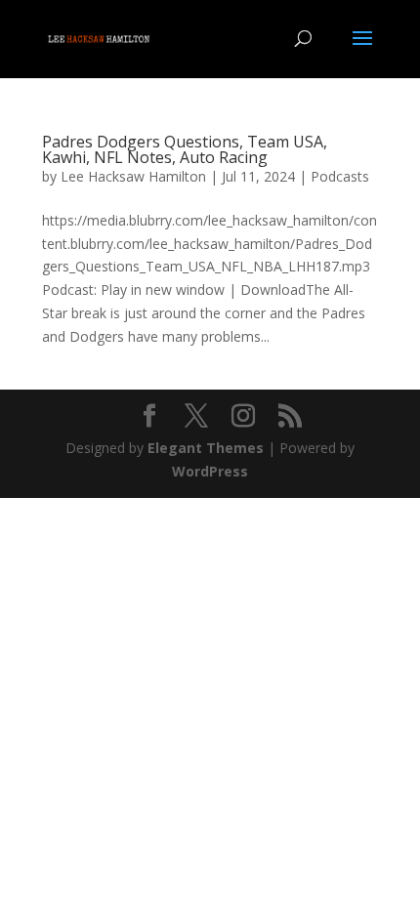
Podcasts (340, 176)
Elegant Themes (205, 447)
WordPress (210, 471)
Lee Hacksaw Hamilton (133, 176)
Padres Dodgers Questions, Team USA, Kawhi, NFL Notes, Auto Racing (184, 149)
